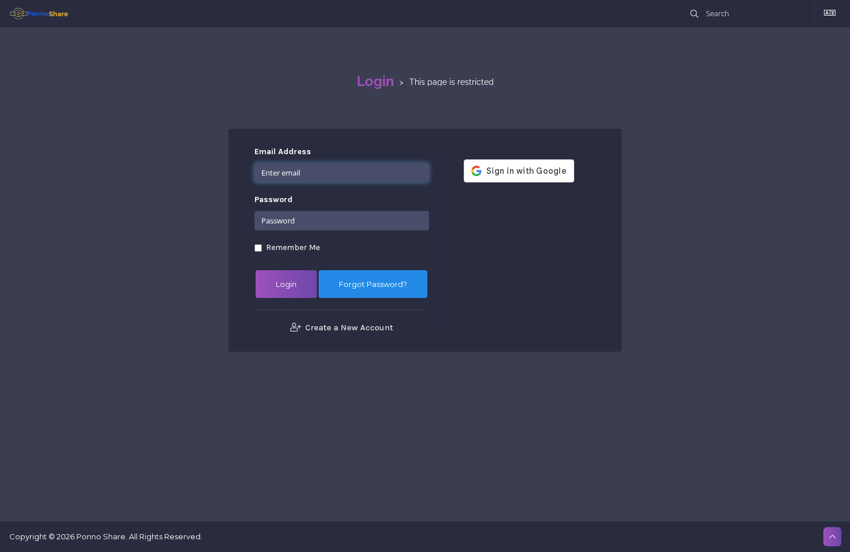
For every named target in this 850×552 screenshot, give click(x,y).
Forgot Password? (373, 284)
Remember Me (293, 247)
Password (273, 199)
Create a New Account (348, 327)
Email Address (282, 151)
